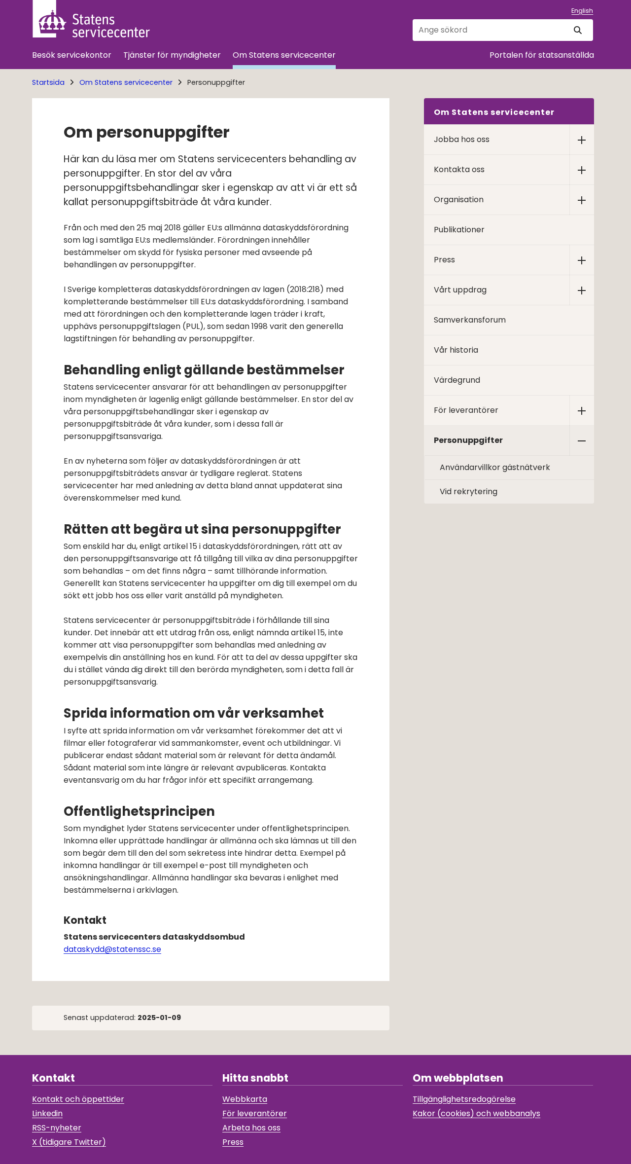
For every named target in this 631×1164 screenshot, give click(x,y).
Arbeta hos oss (251, 1127)
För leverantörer (254, 1113)
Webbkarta (244, 1099)
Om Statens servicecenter (284, 55)
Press (233, 1142)
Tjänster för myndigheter (172, 55)
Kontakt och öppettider (78, 1099)
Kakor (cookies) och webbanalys (476, 1113)
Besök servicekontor (71, 55)
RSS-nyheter (56, 1127)
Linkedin (47, 1113)
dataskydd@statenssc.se (112, 949)
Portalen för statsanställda (542, 55)
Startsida (48, 82)
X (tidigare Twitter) (69, 1142)
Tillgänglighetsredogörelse (464, 1099)
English (582, 10)
